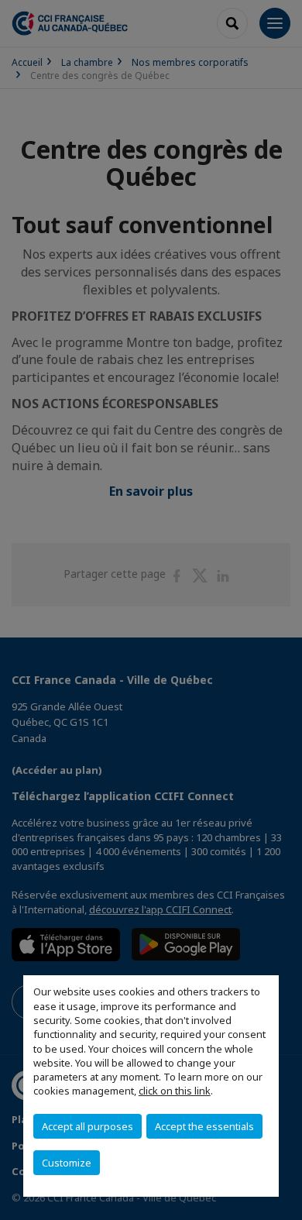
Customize (66, 1163)
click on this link (175, 1091)
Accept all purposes (87, 1126)
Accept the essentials (204, 1126)
